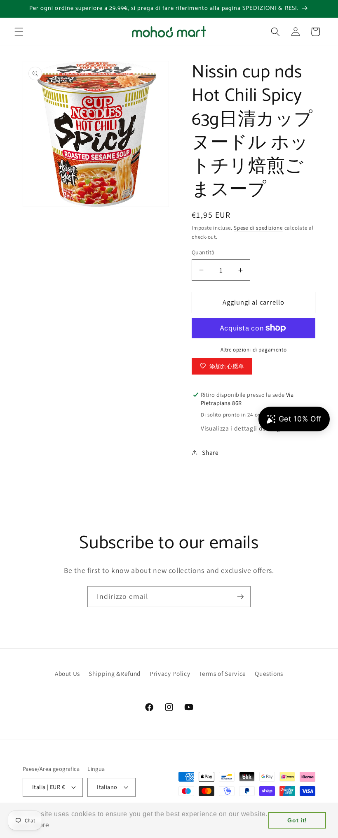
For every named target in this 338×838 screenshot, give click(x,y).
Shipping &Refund (115, 673)
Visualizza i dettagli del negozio (246, 428)
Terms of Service (222, 673)
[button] (19, 32)
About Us (67, 673)
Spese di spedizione (258, 227)
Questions (269, 673)
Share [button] (210, 452)
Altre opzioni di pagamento (253, 349)
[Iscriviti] (240, 597)
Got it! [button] (297, 820)
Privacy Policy (170, 673)
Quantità (203, 252)
